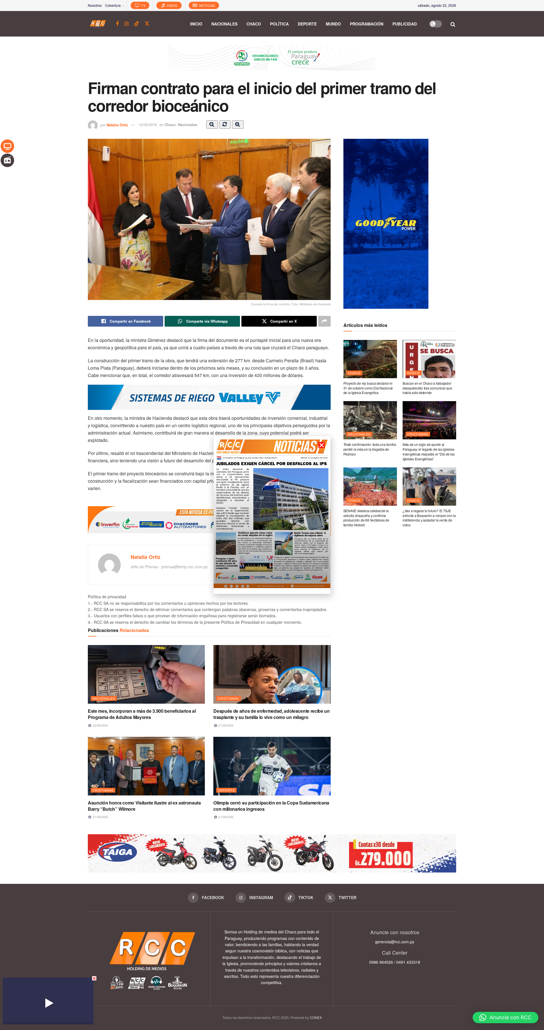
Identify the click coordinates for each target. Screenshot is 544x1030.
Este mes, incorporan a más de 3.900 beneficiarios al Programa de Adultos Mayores (142, 714)
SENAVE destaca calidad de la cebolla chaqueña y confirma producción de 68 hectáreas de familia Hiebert (366, 517)
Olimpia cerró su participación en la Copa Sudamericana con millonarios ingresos (271, 805)
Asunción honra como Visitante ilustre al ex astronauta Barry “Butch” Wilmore (144, 805)
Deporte (307, 24)
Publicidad (404, 24)
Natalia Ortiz (117, 124)
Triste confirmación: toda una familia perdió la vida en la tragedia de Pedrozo (369, 449)
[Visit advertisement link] (272, 62)
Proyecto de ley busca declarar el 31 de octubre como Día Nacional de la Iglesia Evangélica (368, 388)
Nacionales (224, 24)
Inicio (196, 24)
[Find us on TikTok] (136, 23)
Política (279, 24)
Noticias (206, 5)
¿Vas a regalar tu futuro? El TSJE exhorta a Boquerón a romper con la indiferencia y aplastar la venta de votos (429, 517)
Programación (366, 24)
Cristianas (228, 698)
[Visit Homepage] (98, 23)
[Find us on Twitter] (147, 23)
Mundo (333, 24)
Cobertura (113, 5)
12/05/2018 (148, 124)
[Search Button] (453, 24)
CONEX (316, 1017)
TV (143, 5)
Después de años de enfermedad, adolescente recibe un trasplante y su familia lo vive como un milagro (271, 714)
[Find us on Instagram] (126, 24)
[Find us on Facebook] (117, 24)
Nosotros (95, 5)
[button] (505, 1017)
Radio (172, 5)
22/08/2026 (100, 725)
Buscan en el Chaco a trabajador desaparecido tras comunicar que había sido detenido (427, 388)
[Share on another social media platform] (324, 321)
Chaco (253, 24)
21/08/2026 (225, 725)
